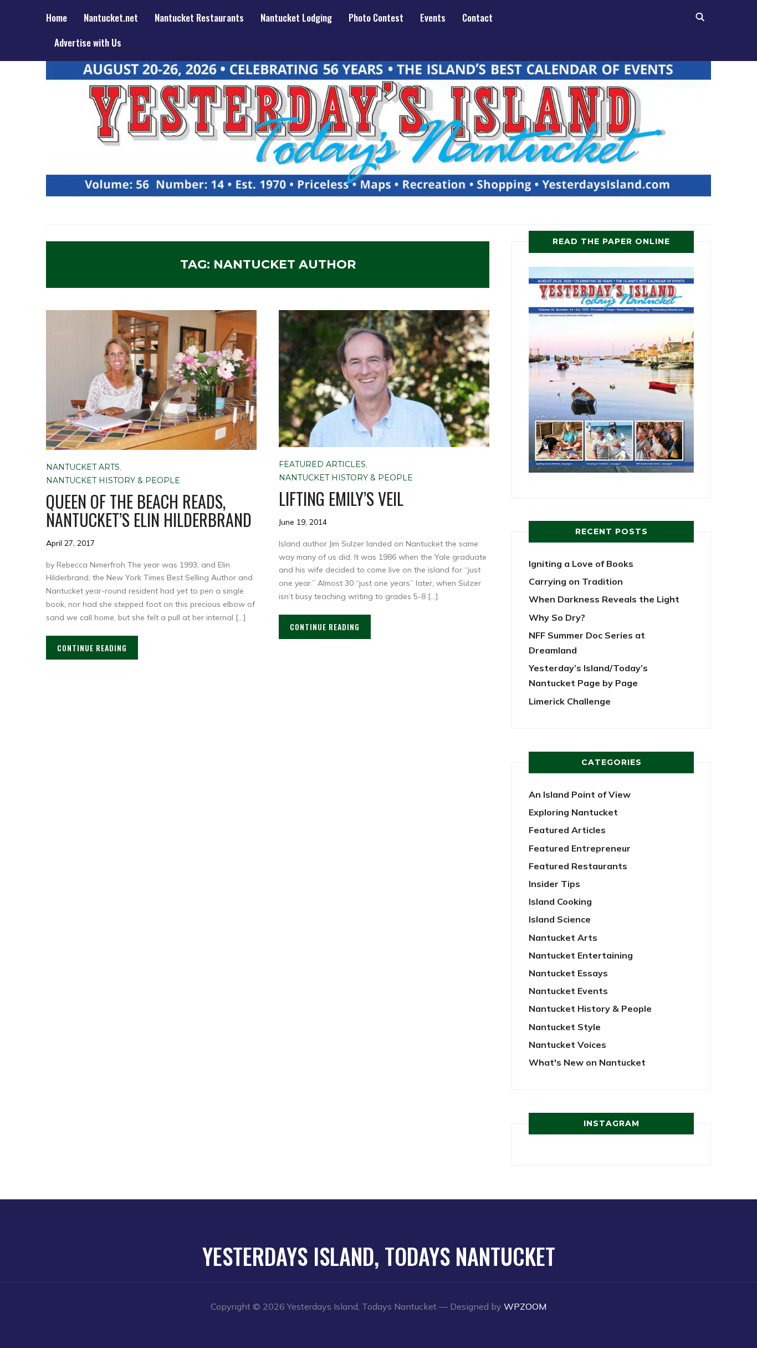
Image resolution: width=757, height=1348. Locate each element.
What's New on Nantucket (587, 1062)
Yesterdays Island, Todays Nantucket (378, 1256)
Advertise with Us (87, 42)
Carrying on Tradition (576, 581)
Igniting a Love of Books (581, 563)
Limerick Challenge (570, 701)
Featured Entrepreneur (580, 848)
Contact (477, 17)
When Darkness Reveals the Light (604, 599)
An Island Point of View (580, 794)
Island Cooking (560, 901)
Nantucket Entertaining (581, 955)
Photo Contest (376, 17)
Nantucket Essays (568, 973)
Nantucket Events (568, 990)
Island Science (560, 919)
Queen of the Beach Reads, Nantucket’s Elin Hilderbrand (149, 510)
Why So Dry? (557, 617)
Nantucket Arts (83, 467)
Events (433, 17)
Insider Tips (554, 883)
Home (56, 17)
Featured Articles (322, 464)
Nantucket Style (565, 1026)
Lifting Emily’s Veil (341, 498)
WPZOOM (525, 1306)
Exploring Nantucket (573, 812)
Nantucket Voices (567, 1044)
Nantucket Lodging (296, 17)
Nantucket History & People (113, 480)
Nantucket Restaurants (199, 17)
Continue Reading (92, 647)
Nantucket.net (111, 17)
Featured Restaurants (578, 865)
